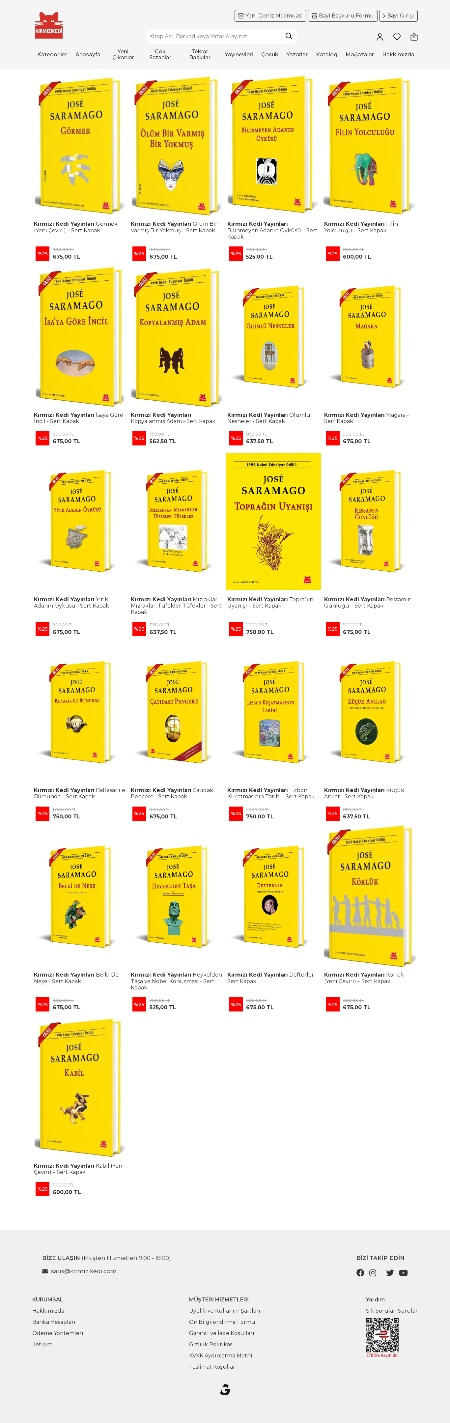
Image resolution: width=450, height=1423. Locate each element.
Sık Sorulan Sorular (392, 1311)
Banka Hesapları (53, 1322)
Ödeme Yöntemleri (57, 1333)
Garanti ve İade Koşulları (221, 1333)
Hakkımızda (48, 1311)
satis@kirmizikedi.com (84, 1271)
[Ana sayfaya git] (48, 25)
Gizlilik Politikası (211, 1344)
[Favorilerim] (397, 37)
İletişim (42, 1344)
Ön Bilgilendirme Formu (222, 1322)
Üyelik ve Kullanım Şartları (224, 1311)
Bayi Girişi (400, 16)
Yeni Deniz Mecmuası (274, 16)
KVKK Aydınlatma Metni (220, 1355)
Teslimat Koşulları (213, 1367)
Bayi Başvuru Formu (346, 16)
